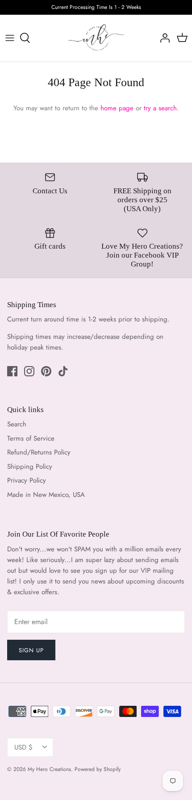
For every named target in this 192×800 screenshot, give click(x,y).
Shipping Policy (29, 466)
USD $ (23, 747)
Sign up (31, 650)
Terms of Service (30, 438)
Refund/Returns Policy (39, 452)
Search (16, 424)
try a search (160, 108)
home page (117, 108)
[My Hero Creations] (96, 38)
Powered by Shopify (98, 769)
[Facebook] (12, 371)
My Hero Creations (49, 769)
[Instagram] (29, 371)
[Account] (162, 38)
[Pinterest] (46, 371)
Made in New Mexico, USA (46, 495)
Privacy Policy (26, 480)
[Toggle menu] (10, 38)
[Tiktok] (63, 371)
